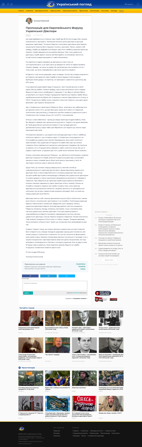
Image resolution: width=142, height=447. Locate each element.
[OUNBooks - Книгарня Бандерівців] (109, 293)
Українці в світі (55, 10)
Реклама (56, 433)
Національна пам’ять (70, 10)
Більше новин (109, 260)
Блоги (121, 10)
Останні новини (101, 212)
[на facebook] (7, 4)
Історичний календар (52, 332)
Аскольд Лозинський (41, 21)
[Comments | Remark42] (55, 290)
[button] (3, 4)
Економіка (105, 10)
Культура (114, 10)
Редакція (56, 431)
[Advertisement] (109, 277)
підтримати (130, 4)
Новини (21, 10)
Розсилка (56, 436)
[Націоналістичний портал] (102, 299)
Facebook (81, 266)
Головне (48, 361)
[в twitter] (11, 4)
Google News (80, 264)
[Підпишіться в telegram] (48, 275)
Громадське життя (41, 10)
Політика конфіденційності (24, 443)
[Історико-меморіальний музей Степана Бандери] (117, 299)
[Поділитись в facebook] (30, 275)
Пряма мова (83, 10)
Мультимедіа (94, 10)
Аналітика (29, 10)
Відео (47, 391)
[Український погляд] (21, 428)
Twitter (82, 269)
